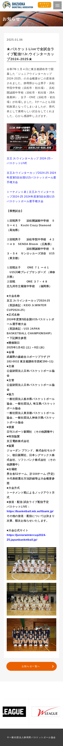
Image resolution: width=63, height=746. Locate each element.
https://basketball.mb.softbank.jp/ (30, 511)
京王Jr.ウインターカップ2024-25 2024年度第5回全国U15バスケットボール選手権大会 (31, 177)
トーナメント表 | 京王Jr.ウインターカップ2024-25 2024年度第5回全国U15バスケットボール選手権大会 (31, 196)
